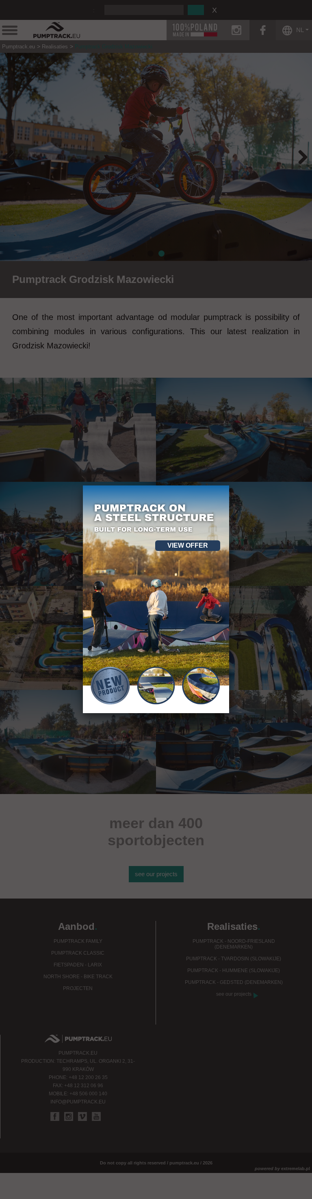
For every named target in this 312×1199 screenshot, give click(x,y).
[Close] (229, 485)
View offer (187, 545)
